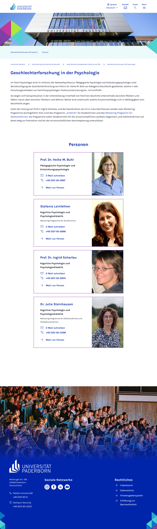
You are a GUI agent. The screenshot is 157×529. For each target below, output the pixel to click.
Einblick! (71, 113)
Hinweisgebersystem (131, 495)
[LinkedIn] (60, 486)
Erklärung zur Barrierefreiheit (128, 502)
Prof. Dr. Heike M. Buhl (57, 160)
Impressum (126, 485)
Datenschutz (127, 490)
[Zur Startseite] (21, 6)
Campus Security (22, 502)
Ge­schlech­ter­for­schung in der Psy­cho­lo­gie (25, 52)
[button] (113, 6)
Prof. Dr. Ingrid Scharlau (58, 257)
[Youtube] (67, 486)
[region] (77, 52)
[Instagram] (47, 486)
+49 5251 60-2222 (22, 506)
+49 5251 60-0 (20, 497)
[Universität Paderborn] (78, 466)
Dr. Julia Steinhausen (56, 304)
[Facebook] (53, 486)
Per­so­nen (45, 52)
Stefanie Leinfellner (55, 206)
